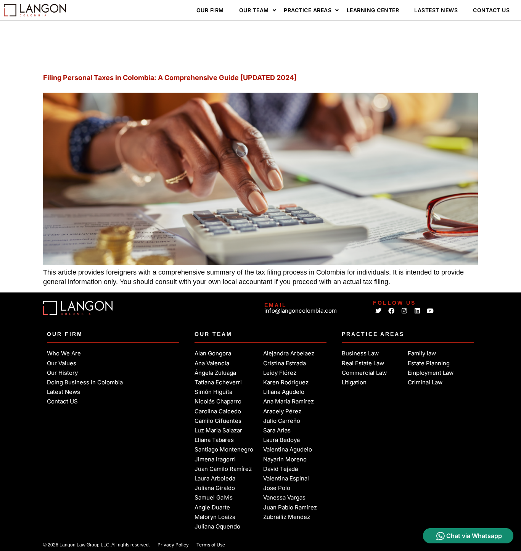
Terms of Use (210, 545)
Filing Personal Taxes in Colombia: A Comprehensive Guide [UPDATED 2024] (170, 78)
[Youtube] (430, 310)
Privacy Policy (173, 545)
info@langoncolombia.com (300, 310)
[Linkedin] (417, 310)
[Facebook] (391, 310)
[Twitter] (378, 310)
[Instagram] (404, 310)
